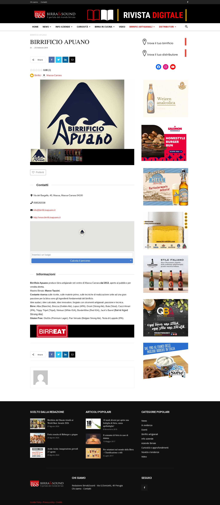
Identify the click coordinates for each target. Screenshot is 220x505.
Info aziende (63, 26)
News (46, 26)
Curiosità (82, 26)
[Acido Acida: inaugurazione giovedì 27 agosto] (37, 452)
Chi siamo (34, 2)
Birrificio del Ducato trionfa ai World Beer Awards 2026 (60, 421)
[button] (186, 27)
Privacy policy (48, 502)
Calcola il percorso (80, 260)
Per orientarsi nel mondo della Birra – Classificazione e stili (118, 451)
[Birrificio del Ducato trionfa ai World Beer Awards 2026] (37, 424)
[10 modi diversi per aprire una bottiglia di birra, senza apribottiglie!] (93, 424)
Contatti (44, 2)
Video (122, 26)
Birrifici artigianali (140, 26)
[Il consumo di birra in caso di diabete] (93, 439)
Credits (59, 502)
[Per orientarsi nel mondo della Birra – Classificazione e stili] (93, 453)
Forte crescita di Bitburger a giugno (62, 434)
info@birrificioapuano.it (44, 210)
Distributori (166, 26)
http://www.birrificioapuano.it (46, 217)
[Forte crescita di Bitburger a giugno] (37, 438)
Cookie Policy (35, 502)
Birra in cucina (103, 26)
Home (35, 26)
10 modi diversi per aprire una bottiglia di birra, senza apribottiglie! (116, 423)
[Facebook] (187, 2)
